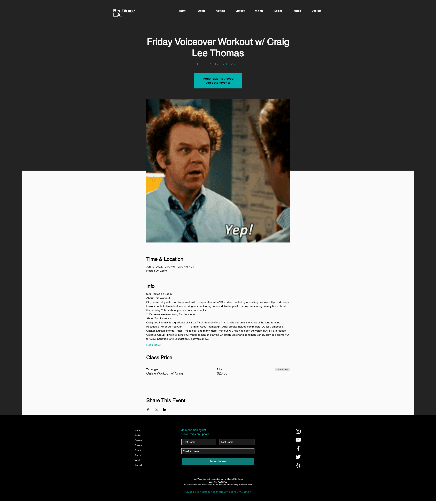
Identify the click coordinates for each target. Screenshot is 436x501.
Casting (138, 440)
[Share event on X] (156, 409)
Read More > (154, 344)
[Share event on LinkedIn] (164, 409)
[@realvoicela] (298, 431)
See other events (218, 83)
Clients (138, 450)
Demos (138, 455)
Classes (138, 445)
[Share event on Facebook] (148, 409)
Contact (138, 465)
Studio (138, 435)
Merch (137, 460)
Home (137, 430)
